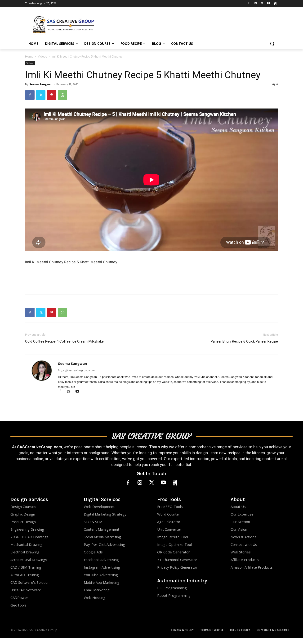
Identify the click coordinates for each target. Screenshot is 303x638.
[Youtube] (268, 3)
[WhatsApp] (62, 95)
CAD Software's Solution (29, 582)
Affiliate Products (245, 559)
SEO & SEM (93, 521)
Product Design (23, 521)
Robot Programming (174, 595)
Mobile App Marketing (101, 582)
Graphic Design (22, 514)
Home (29, 56)
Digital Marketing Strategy (105, 514)
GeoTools (18, 605)
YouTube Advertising (101, 574)
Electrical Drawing (24, 552)
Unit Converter (169, 529)
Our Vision (239, 529)
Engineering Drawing (27, 529)
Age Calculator (168, 521)
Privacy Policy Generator (177, 567)
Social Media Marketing (102, 536)
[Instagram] (255, 3)
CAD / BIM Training (25, 567)
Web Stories (241, 552)
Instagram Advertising (102, 567)
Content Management (101, 529)
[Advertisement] (187, 24)
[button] (272, 43)
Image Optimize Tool (174, 544)
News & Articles (244, 536)
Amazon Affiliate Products (252, 567)
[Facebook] (249, 3)
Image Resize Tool (172, 536)
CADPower (19, 597)
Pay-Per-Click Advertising (104, 544)
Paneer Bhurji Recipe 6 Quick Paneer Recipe (244, 341)
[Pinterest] (51, 95)
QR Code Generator (173, 552)
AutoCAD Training (24, 574)
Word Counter (168, 514)
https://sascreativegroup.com (76, 370)
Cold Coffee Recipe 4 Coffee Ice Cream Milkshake (64, 341)
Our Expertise (242, 514)
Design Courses (23, 506)
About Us (238, 506)
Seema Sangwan (41, 84)
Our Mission (240, 521)
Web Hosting (94, 597)
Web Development (99, 506)
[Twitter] (262, 3)
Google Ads (93, 552)
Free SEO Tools (170, 506)
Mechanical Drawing (26, 544)
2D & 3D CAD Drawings (29, 536)
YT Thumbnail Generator (177, 559)
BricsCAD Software (25, 590)
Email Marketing (97, 590)
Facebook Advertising (101, 559)
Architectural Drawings (28, 559)
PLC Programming (172, 587)
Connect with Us (244, 544)
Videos (42, 56)
